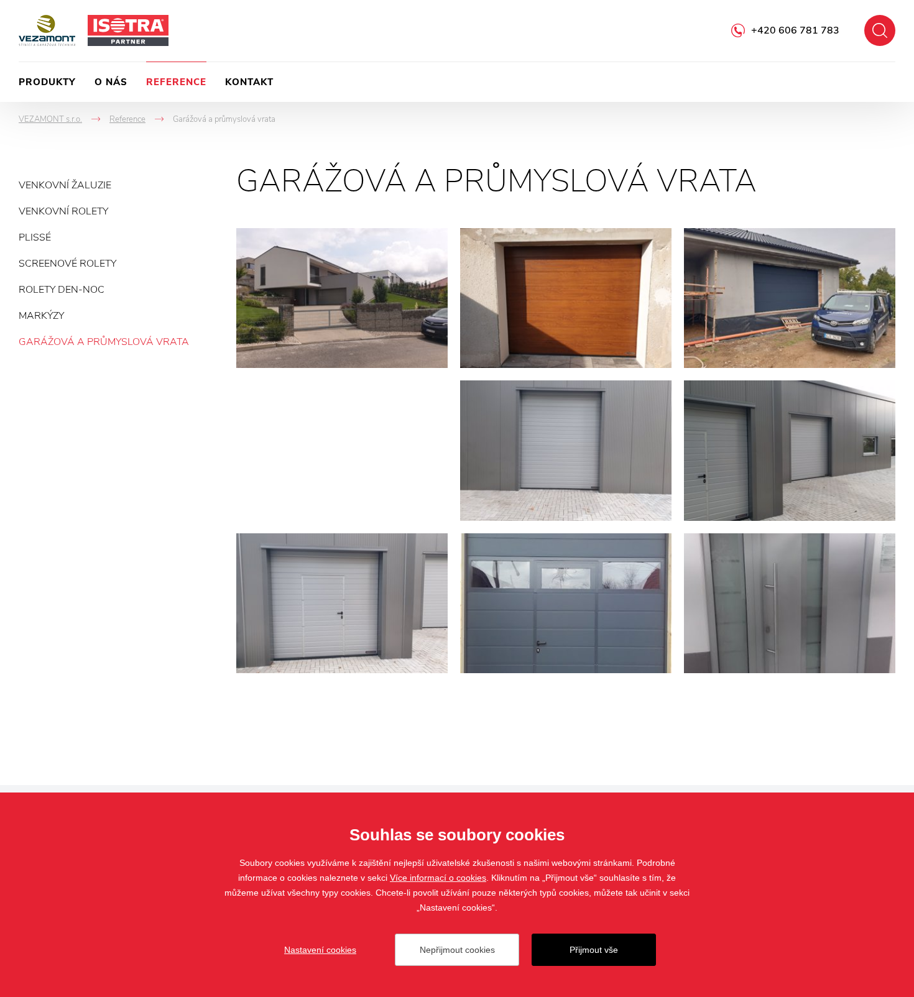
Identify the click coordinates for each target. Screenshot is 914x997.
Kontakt (249, 82)
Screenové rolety (67, 263)
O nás (111, 82)
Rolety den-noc (61, 289)
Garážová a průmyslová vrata (104, 342)
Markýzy (41, 316)
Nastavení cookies (320, 950)
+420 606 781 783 (795, 30)
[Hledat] (879, 30)
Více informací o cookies (438, 878)
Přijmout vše (594, 950)
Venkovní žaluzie (65, 185)
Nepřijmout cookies (457, 950)
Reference (176, 82)
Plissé (35, 237)
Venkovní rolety (63, 211)
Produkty (47, 82)
